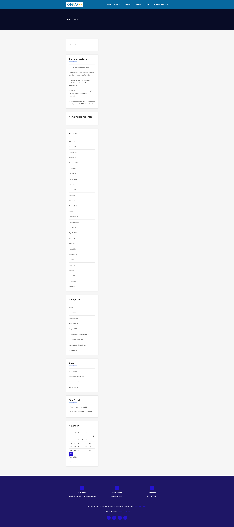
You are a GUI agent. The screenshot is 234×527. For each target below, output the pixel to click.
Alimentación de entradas (76, 376)
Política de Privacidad (140, 506)
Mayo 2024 (72, 147)
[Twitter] (114, 518)
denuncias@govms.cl (123, 511)
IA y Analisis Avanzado (76, 340)
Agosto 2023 (73, 179)
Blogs (148, 4)
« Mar (70, 462)
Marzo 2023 (72, 200)
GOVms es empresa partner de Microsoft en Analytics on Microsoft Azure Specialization (81, 83)
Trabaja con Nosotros (160, 4)
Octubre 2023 (73, 174)
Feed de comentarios (75, 382)
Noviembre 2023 (74, 168)
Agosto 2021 (73, 254)
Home (68, 19)
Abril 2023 (72, 195)
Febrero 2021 (73, 281)
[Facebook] (109, 518)
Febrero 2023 (73, 206)
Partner (138, 4)
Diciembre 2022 (73, 217)
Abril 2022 (72, 243)
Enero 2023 (72, 211)
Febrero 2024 (73, 152)
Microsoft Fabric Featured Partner (79, 67)
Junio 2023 (72, 190)
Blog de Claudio (73, 318)
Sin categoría (73, 350)
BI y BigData (72, 313)
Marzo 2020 (72, 287)
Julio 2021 (72, 260)
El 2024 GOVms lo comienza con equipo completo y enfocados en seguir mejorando (81, 93)
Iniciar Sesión (73, 371)
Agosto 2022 (73, 233)
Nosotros (117, 4)
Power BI (89, 411)
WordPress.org (73, 387)
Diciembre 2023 (73, 163)
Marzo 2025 (72, 141)
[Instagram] (120, 518)
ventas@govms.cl (116, 496)
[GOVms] (78, 4)
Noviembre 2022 (74, 222)
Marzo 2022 (72, 249)
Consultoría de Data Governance (79, 334)
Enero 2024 (72, 157)
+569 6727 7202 (151, 496)
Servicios (128, 4)
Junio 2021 (72, 265)
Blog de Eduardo (74, 323)
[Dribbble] (125, 518)
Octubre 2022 (73, 227)
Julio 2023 (72, 184)
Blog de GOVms (74, 329)
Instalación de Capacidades (77, 345)
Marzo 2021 (72, 276)
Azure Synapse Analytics (77, 411)
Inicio (109, 4)
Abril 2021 (72, 270)
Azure (71, 307)
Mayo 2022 (72, 238)
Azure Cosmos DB (81, 407)
